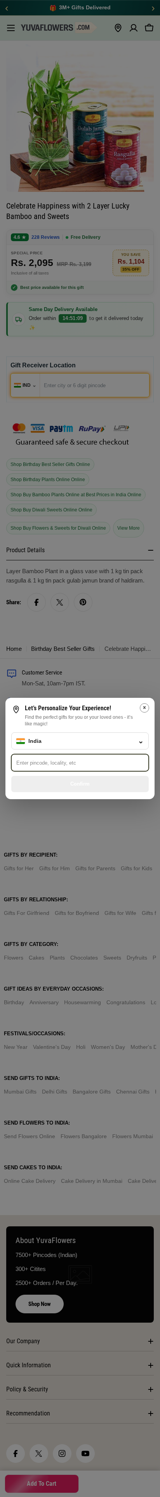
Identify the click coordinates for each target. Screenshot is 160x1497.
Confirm (80, 784)
